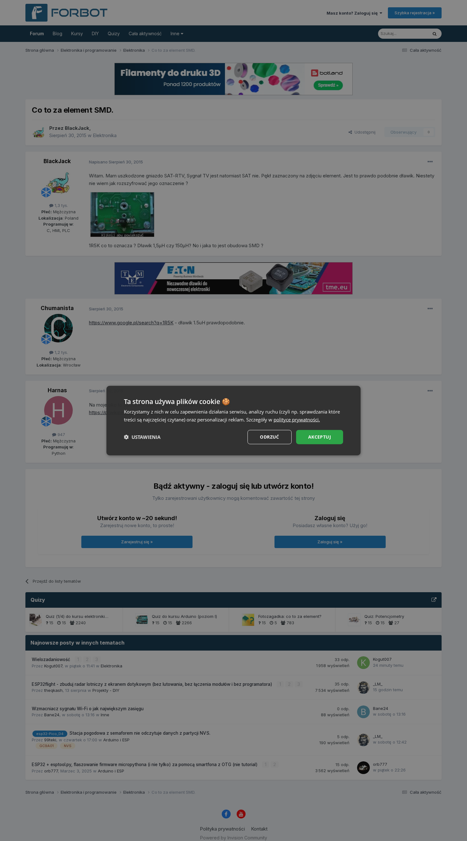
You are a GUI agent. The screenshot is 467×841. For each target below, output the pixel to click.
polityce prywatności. (297, 419)
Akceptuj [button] (319, 437)
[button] (142, 437)
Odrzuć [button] (269, 437)
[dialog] (233, 420)
